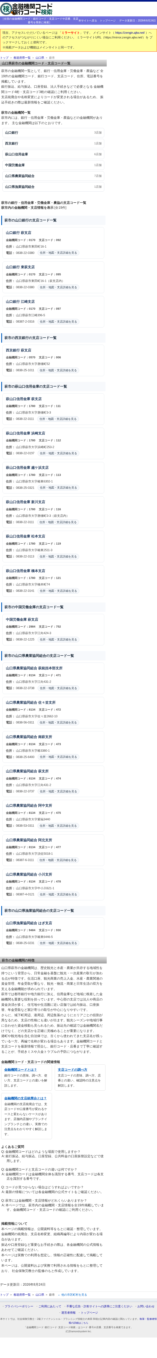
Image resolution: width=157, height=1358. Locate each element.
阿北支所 (45, 840)
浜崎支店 (38, 433)
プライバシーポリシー (19, 1306)
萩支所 (43, 771)
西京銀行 (13, 350)
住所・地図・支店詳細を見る (58, 252)
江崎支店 (28, 302)
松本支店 (38, 536)
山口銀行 (13, 233)
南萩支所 (45, 737)
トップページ (108, 20)
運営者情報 (68, 1312)
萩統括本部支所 (50, 668)
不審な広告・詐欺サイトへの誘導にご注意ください (99, 1306)
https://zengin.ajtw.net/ (130, 32)
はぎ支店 (45, 923)
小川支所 (45, 874)
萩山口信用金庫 (18, 399)
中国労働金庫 (16, 619)
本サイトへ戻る (87, 20)
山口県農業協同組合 (21, 668)
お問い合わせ (146, 1306)
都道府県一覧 (22, 57)
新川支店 (38, 502)
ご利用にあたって (49, 1306)
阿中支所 (45, 805)
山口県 (40, 57)
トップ (4, 57)
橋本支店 (38, 571)
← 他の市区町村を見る (72, 1294)
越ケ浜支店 (40, 468)
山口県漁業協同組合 (21, 923)
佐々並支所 (47, 702)
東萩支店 (28, 267)
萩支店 (26, 233)
